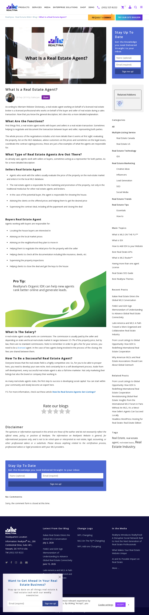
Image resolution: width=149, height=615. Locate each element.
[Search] (135, 7)
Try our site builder (129, 17)
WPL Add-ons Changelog (89, 546)
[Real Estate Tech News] (26, 562)
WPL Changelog (84, 535)
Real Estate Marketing (123, 163)
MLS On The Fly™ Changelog (91, 540)
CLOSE (60, 577)
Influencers (121, 174)
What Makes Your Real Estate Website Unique (126, 552)
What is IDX (117, 240)
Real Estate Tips (120, 204)
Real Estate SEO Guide (122, 273)
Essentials (121, 210)
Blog (35, 17)
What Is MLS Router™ (122, 257)
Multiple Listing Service (123, 132)
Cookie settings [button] (105, 604)
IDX (118, 156)
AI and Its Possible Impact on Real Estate (126, 560)
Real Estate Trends (121, 199)
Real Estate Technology (124, 150)
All (113, 126)
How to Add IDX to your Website (127, 246)
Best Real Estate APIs (122, 252)
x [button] (128, 604)
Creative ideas (123, 169)
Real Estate (118, 438)
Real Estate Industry (127, 444)
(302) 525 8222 (109, 7)
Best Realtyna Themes (122, 279)
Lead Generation (124, 180)
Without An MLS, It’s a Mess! (125, 407)
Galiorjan (35, 97)
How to (119, 216)
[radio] (44, 412)
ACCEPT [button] (120, 604)
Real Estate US (123, 144)
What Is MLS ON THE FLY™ (125, 234)
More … (115, 568)
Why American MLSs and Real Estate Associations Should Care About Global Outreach (127, 361)
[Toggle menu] (140, 7)
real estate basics (127, 442)
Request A (101, 17)
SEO (118, 186)
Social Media (122, 192)
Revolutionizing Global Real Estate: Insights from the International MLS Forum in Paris (127, 400)
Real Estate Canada (125, 138)
